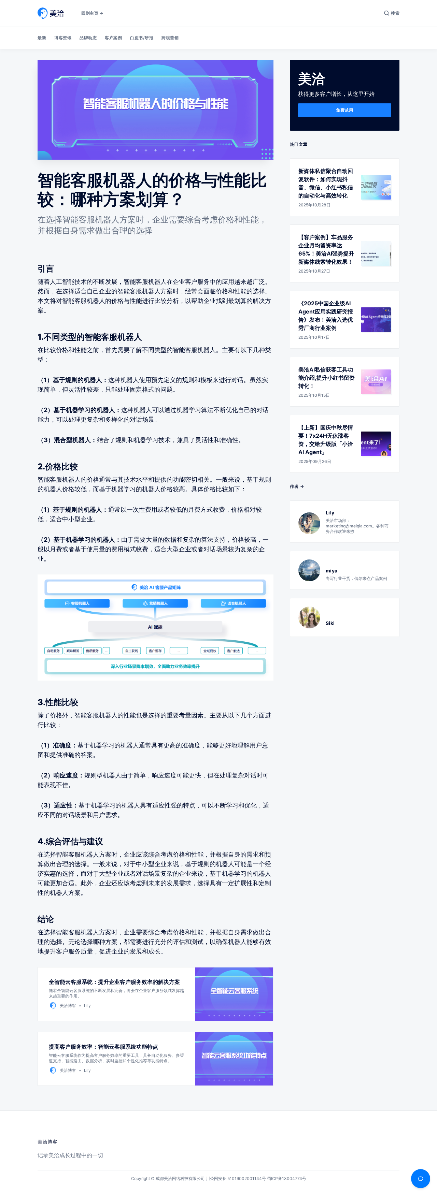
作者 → (297, 486)
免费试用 (344, 110)
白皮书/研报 (141, 37)
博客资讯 (62, 37)
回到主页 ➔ (92, 13)
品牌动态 (88, 37)
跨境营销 (170, 37)
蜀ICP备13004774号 (286, 1178)
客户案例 (113, 37)
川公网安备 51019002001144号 (236, 1178)
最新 (42, 37)
